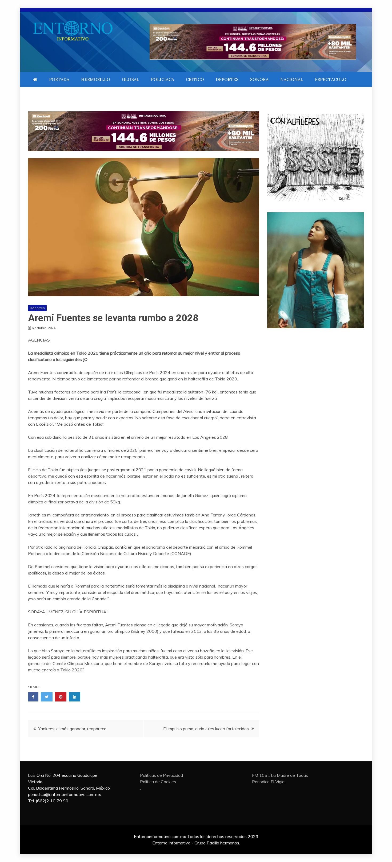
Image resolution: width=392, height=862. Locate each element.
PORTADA (59, 79)
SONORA (259, 79)
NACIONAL (291, 79)
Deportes (37, 308)
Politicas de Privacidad (161, 775)
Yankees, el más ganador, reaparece (72, 728)
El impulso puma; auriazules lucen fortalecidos (206, 728)
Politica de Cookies (158, 781)
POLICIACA (162, 79)
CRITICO (195, 79)
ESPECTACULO (330, 79)
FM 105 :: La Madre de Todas (280, 775)
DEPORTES (227, 79)
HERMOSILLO (95, 79)
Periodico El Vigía (268, 781)
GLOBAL (130, 79)
